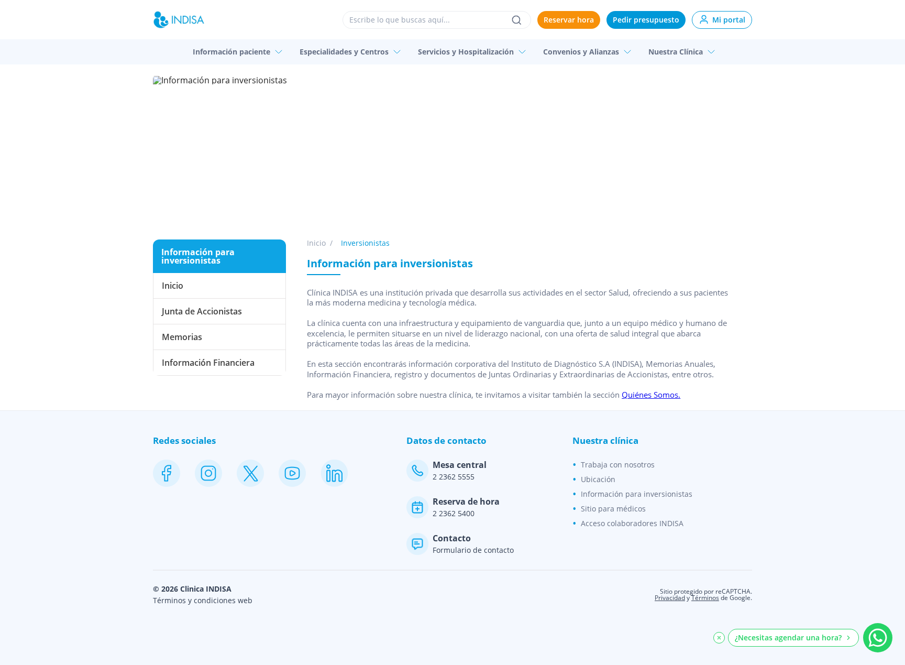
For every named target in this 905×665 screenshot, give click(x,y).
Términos (705, 597)
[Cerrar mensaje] (719, 638)
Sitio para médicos (613, 509)
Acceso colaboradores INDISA (632, 523)
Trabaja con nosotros (618, 465)
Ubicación (598, 479)
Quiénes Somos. (651, 394)
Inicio (316, 243)
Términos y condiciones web (202, 600)
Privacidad (670, 597)
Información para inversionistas (636, 494)
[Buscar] (516, 20)
